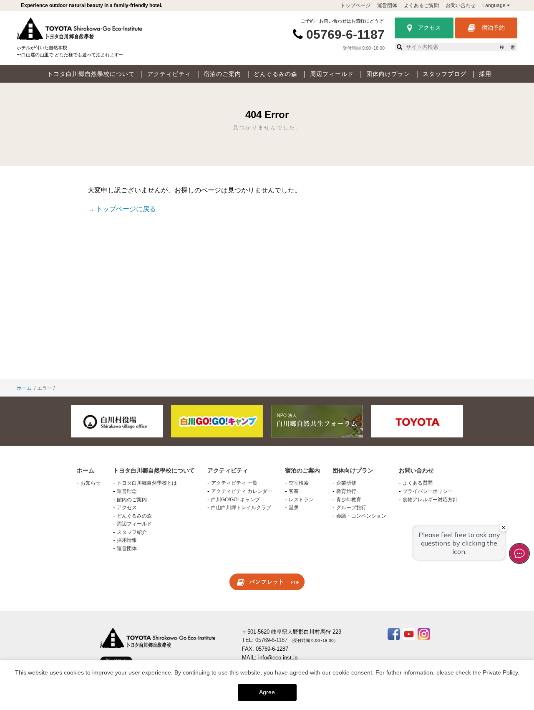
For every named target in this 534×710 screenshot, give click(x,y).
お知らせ (91, 483)
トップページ (355, 5)
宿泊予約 (492, 27)
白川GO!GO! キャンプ (235, 500)
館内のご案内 (132, 500)
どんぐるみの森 (275, 74)
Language (494, 5)
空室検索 (299, 483)
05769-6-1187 (345, 34)
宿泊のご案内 (222, 74)
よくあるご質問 (421, 5)
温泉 (294, 507)
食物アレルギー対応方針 (430, 500)
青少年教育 (348, 500)
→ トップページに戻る (122, 208)
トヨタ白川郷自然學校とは (147, 483)
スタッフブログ (444, 74)
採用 (485, 74)
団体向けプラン (388, 74)
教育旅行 (346, 491)
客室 (294, 491)
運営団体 (387, 5)
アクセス (428, 27)
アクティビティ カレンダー (241, 491)
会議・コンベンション (361, 516)
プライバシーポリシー (428, 491)
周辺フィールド (332, 74)
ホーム (24, 388)
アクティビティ (169, 74)
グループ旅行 (351, 507)
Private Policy (500, 672)
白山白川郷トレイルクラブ (241, 507)
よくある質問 (418, 483)
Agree (267, 692)
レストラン (301, 500)
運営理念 (127, 491)
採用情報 (127, 540)
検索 (507, 47)
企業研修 (346, 483)
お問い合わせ (461, 5)
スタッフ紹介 (132, 532)
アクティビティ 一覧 (234, 483)
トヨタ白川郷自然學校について (91, 74)
